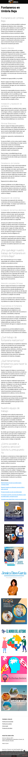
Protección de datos (7, 728)
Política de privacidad (7, 721)
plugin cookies (24, 755)
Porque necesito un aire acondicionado (11, 492)
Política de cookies (7, 723)
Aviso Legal (5, 726)
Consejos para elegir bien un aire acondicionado (13, 499)
